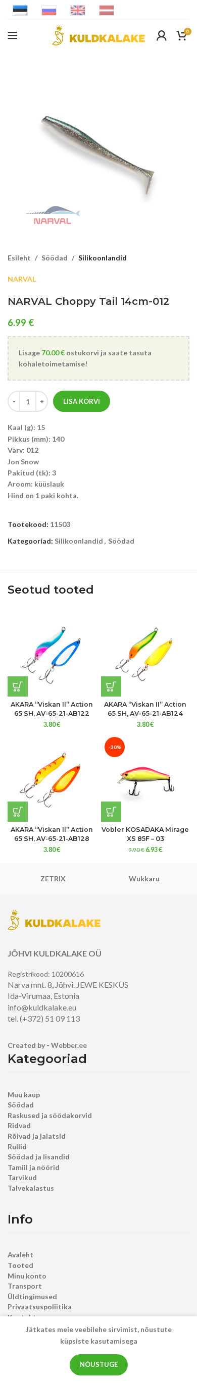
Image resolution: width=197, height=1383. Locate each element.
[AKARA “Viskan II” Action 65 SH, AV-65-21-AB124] (145, 652)
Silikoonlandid (102, 257)
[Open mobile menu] (13, 35)
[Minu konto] (162, 35)
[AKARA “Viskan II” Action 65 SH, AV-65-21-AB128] (52, 777)
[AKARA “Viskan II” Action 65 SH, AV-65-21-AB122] (52, 652)
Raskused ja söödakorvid (50, 1115)
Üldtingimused (32, 1296)
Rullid (17, 1146)
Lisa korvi (81, 401)
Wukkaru (144, 878)
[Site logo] (98, 34)
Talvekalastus (31, 1188)
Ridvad (19, 1125)
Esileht (19, 257)
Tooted (20, 1265)
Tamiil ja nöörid (34, 1167)
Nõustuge (99, 1364)
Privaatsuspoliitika (40, 1306)
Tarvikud (22, 1177)
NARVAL (22, 279)
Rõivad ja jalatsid (37, 1136)
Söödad (54, 257)
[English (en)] (77, 9)
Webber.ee (69, 1045)
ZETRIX (53, 878)
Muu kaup (24, 1094)
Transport (25, 1286)
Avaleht (20, 1254)
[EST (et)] (20, 9)
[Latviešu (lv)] (106, 9)
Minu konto (27, 1275)
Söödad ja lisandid (39, 1156)
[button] (18, 686)
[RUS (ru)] (49, 9)
